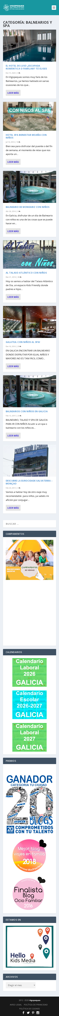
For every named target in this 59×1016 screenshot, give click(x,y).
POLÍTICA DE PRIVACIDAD (36, 1004)
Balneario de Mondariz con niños (28, 207)
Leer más (13, 92)
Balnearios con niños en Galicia (27, 411)
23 (18, 416)
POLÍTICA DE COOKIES (29, 1008)
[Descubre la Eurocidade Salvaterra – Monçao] (29, 461)
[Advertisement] (29, 613)
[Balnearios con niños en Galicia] (29, 391)
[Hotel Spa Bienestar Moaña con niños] (29, 116)
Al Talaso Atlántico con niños (26, 272)
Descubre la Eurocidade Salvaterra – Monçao (29, 482)
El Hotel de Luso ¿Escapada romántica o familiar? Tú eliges (26, 67)
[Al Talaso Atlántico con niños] (29, 254)
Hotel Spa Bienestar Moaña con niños (26, 136)
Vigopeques (34, 1000)
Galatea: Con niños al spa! (23, 342)
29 (18, 346)
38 (19, 277)
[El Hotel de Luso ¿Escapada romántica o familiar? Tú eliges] (29, 46)
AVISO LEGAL (16, 1004)
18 (17, 142)
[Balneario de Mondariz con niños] (29, 187)
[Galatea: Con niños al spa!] (29, 322)
